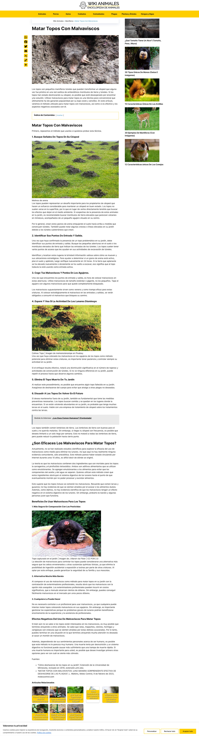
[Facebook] (25, 42)
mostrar (60, 115)
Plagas (114, 14)
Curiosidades (98, 14)
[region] (99, 729)
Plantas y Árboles (129, 14)
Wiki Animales (58, 21)
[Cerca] (196, 724)
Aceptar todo (188, 731)
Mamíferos (69, 21)
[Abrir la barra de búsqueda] (159, 14)
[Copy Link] (25, 60)
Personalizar (152, 731)
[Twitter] (25, 46)
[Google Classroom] (25, 55)
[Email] (25, 51)
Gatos (68, 14)
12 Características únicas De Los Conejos (144, 164)
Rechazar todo (169, 731)
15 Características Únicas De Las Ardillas (144, 104)
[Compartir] (25, 64)
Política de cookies (44, 733)
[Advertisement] (144, 265)
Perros (56, 14)
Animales (42, 14)
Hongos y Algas (147, 14)
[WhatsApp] (25, 37)
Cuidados (82, 14)
